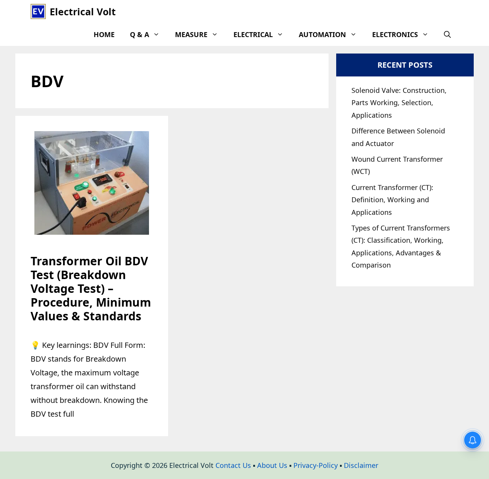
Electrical (253, 34)
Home (104, 34)
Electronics (395, 34)
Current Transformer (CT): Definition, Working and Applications (392, 200)
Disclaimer (361, 465)
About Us (272, 465)
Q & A (139, 34)
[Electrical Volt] (38, 11)
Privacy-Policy (315, 465)
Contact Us (233, 465)
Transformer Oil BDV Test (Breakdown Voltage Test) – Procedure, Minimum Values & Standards (91, 288)
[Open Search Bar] (447, 34)
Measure (191, 34)
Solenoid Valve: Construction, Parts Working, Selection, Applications (399, 103)
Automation (322, 34)
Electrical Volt (83, 11)
